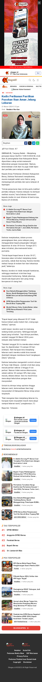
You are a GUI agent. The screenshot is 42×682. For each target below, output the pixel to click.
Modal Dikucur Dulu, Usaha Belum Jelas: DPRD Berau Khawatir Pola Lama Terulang (22, 309)
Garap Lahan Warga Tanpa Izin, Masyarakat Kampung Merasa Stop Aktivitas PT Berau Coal (25, 603)
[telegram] (33, 143)
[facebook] (26, 143)
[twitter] (29, 143)
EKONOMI (9, 93)
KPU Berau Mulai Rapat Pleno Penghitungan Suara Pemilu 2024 (26, 564)
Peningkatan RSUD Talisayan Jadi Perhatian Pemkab (26, 590)
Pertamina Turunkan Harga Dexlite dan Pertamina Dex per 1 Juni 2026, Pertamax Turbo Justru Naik (22, 228)
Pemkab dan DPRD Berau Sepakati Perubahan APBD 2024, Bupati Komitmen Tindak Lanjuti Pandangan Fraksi (26, 617)
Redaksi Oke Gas (13, 109)
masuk (13, 449)
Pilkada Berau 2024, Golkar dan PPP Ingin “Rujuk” (25, 577)
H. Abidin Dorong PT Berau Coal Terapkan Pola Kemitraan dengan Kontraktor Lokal (19, 212)
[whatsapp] (37, 143)
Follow (33, 420)
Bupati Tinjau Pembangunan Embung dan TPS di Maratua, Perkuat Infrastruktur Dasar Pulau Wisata (22, 220)
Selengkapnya (19, 628)
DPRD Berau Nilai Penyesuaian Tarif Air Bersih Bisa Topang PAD (21, 302)
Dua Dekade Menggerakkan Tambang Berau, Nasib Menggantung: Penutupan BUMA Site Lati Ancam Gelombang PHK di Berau (21, 294)
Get (38, 73)
